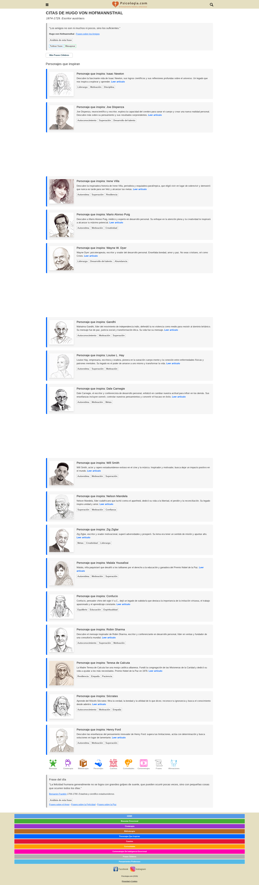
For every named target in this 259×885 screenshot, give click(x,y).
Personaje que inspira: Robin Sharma (101, 629)
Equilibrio (82, 610)
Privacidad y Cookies (129, 881)
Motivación (95, 87)
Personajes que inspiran (129, 836)
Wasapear (70, 46)
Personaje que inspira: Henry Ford (99, 729)
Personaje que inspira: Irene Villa (98, 181)
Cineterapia (129, 826)
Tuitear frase (56, 46)
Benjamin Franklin (58, 794)
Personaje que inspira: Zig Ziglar (98, 529)
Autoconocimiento (86, 120)
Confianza (111, 510)
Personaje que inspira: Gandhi (96, 321)
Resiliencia (111, 194)
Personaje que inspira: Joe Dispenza (100, 106)
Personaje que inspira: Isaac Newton (100, 73)
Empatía (95, 676)
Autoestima (83, 194)
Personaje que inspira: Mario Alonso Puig (103, 214)
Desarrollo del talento (124, 120)
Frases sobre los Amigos (88, 34)
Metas (108, 402)
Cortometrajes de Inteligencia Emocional (130, 851)
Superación (105, 120)
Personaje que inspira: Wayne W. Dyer (101, 247)
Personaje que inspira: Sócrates (97, 696)
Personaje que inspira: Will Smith (98, 462)
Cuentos (129, 841)
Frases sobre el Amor (59, 804)
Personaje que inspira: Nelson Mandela (102, 496)
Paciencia (107, 676)
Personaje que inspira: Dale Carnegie (101, 388)
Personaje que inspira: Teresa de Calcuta (103, 662)
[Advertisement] (129, 154)
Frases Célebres (129, 857)
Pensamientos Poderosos (129, 862)
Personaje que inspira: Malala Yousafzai (102, 562)
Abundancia (121, 261)
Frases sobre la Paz (106, 804)
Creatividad (111, 228)
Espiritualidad (110, 610)
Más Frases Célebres (59, 55)
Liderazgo (82, 87)
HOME (129, 816)
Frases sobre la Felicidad (83, 804)
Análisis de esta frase (61, 40)
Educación (95, 610)
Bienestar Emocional (129, 821)
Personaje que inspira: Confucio (97, 596)
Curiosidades (129, 846)
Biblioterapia (129, 831)
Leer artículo (118, 81)
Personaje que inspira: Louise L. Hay (100, 355)
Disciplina (109, 87)
